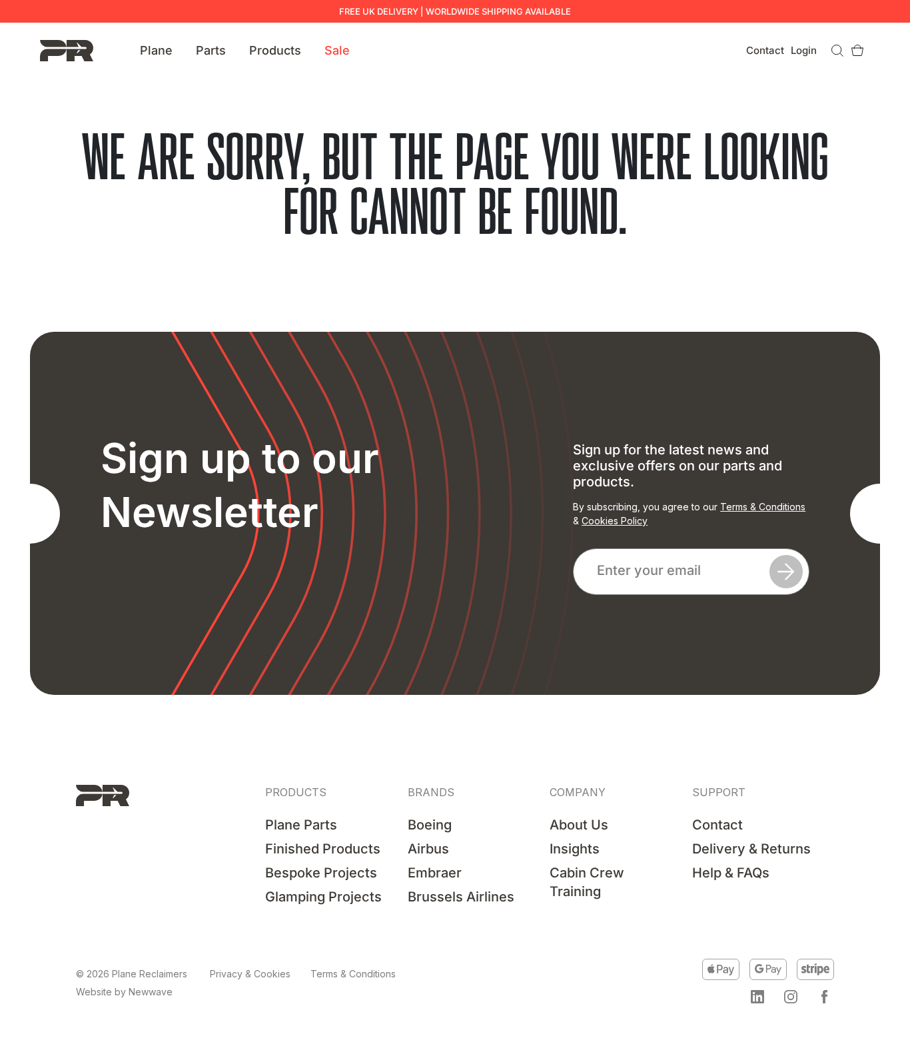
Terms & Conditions (762, 506)
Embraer (435, 873)
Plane (156, 50)
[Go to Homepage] (66, 49)
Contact (765, 50)
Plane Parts (301, 825)
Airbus (428, 849)
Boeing (430, 825)
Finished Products (322, 849)
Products (275, 50)
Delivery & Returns (751, 849)
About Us (579, 825)
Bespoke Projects (321, 873)
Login (804, 50)
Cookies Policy (615, 520)
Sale (337, 50)
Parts (211, 50)
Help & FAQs (730, 873)
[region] (173, 958)
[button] (757, 997)
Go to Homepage (454, 267)
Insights (575, 849)
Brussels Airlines (461, 897)
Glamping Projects (323, 897)
